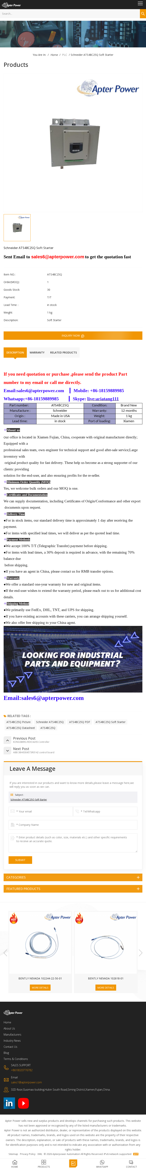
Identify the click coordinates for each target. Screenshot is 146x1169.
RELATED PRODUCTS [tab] (63, 352)
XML (39, 1154)
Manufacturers (12, 1034)
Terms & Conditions (16, 1059)
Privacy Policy (28, 1154)
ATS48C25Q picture (18, 722)
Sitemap (13, 1154)
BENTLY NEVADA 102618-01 (40, 978)
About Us (9, 1028)
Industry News (12, 1040)
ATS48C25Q (47, 728)
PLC (64, 55)
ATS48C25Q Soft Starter (110, 722)
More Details (40, 987)
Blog (6, 1053)
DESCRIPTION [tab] (15, 352)
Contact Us (10, 1047)
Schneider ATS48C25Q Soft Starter (28, 799)
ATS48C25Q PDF (79, 722)
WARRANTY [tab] (37, 352)
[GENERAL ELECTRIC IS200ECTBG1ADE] (106, 943)
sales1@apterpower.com (26, 1082)
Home (54, 55)
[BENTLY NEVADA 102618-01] (40, 943)
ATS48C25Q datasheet (20, 728)
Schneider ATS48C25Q (50, 722)
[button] (5, 953)
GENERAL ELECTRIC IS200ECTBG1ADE (106, 978)
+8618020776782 (22, 1070)
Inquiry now (71, 335)
